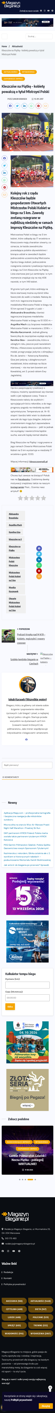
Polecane (41, 1317)
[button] (19, 1179)
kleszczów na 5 (15, 539)
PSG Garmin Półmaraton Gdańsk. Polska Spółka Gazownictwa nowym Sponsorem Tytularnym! (27, 847)
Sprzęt (14, 1325)
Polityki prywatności (21, 1399)
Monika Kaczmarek (13, 589)
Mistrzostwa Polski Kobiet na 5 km (15, 576)
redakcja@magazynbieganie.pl (20, 1243)
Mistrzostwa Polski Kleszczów (14, 561)
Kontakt (8, 1278)
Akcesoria (14, 1301)
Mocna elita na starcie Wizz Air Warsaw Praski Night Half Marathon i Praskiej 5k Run (27, 826)
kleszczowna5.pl (38, 461)
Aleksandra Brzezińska (14, 516)
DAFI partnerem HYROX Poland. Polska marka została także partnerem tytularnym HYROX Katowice (26, 836)
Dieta (40, 1309)
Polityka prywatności (15, 1284)
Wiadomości (14, 1333)
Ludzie (14, 1317)
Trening (41, 1325)
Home (4, 46)
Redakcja (8, 1272)
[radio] (20, 498)
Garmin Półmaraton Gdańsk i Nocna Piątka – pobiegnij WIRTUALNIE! (27, 1160)
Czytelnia (14, 1309)
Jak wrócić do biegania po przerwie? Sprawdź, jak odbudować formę (26, 867)
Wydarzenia (41, 1333)
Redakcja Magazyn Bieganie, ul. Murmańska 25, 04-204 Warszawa (26, 1231)
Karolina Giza (14, 532)
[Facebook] (27, 740)
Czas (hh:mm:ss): (14, 991)
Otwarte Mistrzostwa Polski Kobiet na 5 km (15, 604)
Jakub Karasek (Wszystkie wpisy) (27, 699)
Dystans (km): (12, 979)
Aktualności (17, 46)
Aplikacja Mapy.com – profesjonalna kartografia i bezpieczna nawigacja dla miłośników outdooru (27, 816)
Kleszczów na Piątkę (14, 548)
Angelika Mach (15, 525)
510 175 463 (10, 1238)
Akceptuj (46, 1406)
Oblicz (10, 1006)
